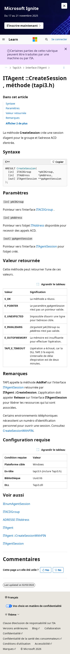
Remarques (13, 117)
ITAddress (37, 225)
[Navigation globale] (3, 39)
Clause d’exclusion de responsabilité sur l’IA (29, 623)
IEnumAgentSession (16, 504)
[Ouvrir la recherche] (46, 39)
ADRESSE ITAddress (16, 520)
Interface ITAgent (36, 67)
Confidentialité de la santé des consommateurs (31, 638)
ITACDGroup (44, 210)
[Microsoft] (35, 39)
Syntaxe (10, 103)
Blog (35, 628)
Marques (8, 649)
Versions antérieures (15, 628)
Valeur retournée (16, 113)
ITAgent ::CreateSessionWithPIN (24, 536)
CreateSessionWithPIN (18, 431)
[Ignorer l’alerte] (64, 6)
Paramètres (13, 108)
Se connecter (59, 39)
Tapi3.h (17, 67)
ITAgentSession (46, 246)
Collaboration (53, 628)
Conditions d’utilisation (17, 643)
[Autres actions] (64, 68)
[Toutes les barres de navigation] (6, 68)
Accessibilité (42, 643)
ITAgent (8, 528)
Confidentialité (11, 633)
